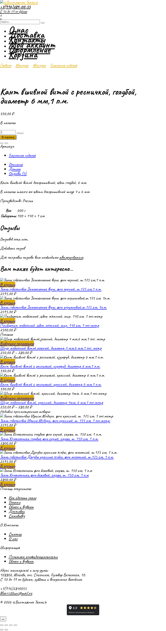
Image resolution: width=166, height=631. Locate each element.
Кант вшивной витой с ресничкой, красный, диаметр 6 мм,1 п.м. (50, 384)
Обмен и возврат (21, 507)
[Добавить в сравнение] (6, 143)
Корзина (23, 54)
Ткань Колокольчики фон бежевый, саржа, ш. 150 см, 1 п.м (44, 475)
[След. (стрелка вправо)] (6, 629)
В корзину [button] (7, 284)
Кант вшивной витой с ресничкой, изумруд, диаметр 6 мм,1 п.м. (50, 366)
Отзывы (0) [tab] (18, 173)
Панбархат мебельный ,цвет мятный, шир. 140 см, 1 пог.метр (49, 325)
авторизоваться (71, 257)
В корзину (8, 137)
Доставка (17, 511)
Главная (5, 65)
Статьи (15, 534)
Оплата (14, 502)
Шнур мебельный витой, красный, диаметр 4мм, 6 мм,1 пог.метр (51, 402)
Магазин (22, 65)
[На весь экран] (6, 625)
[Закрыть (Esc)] (15, 625)
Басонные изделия (63, 65)
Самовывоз (17, 516)
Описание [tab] (16, 164)
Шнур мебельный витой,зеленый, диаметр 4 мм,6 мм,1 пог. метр (51, 348)
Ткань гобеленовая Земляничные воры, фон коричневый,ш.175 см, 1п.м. (53, 307)
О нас (13, 538)
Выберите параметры (17, 343)
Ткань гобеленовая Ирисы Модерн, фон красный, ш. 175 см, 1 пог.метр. (55, 420)
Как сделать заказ (22, 498)
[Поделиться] (11, 625)
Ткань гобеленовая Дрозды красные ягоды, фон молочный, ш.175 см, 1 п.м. (57, 457)
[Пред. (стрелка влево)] (1, 629)
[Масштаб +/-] (1, 625)
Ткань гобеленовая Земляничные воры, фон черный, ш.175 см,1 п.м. (50, 289)
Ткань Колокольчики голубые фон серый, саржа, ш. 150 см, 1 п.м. (49, 439)
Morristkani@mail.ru (16, 593)
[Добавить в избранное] (1, 143)
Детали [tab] (14, 169)
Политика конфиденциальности (33, 556)
